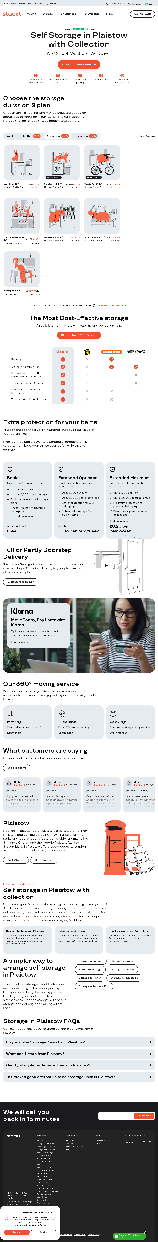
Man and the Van (44, 1173)
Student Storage (44, 1156)
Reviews (69, 1144)
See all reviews (16, 767)
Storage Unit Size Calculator (111, 305)
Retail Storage (43, 1197)
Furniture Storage (44, 1161)
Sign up (147, 1142)
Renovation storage (45, 1153)
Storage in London (90, 961)
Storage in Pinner (90, 977)
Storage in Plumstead (124, 977)
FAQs (98, 1144)
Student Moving (43, 1158)
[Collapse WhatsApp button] (145, 1232)
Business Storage (44, 1179)
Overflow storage (44, 1194)
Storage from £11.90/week (77, 335)
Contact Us (100, 1141)
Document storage (45, 1185)
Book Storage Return (20, 581)
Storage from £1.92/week (78, 64)
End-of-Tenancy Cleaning (47, 1170)
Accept (17, 1232)
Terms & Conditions (63, 1235)
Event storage (43, 1203)
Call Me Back (142, 13)
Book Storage (16, 860)
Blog (68, 1150)
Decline (43, 1232)
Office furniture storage (47, 1188)
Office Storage (43, 1182)
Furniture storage (90, 969)
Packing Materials (44, 1167)
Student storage (122, 961)
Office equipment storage (47, 1191)
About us (70, 1141)
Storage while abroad (46, 1150)
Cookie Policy (93, 1235)
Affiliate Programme (74, 1147)
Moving (40, 1141)
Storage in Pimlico (122, 969)
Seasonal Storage (44, 1200)
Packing (40, 1164)
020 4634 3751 (117, 4)
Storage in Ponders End (94, 986)
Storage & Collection (45, 1144)
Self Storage (42, 1176)
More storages (43, 860)
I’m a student (146, 136)
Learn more (18, 642)
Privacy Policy (80, 1235)
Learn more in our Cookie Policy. (30, 1225)
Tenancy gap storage (46, 1147)
